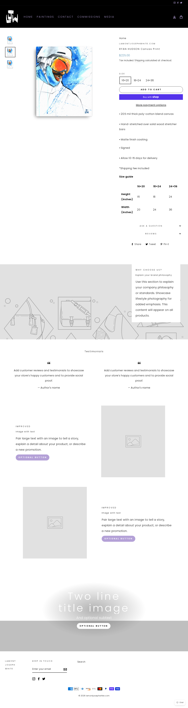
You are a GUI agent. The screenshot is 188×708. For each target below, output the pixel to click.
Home (28, 17)
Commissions (88, 17)
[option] (64, 81)
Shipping (139, 60)
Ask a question (151, 225)
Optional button (32, 457)
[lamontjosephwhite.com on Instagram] (33, 679)
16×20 (125, 80)
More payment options (151, 105)
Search (81, 661)
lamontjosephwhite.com (137, 43)
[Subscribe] (65, 669)
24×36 (150, 80)
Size (122, 73)
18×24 (137, 80)
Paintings (45, 17)
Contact (66, 17)
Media (109, 17)
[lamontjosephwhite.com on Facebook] (38, 679)
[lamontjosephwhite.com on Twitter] (43, 679)
